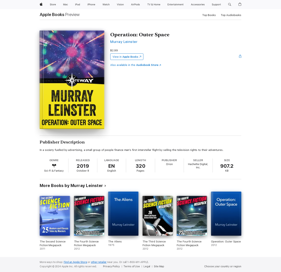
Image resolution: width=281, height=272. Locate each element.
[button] (229, 4)
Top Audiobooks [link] (231, 15)
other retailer (99, 262)
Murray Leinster (123, 41)
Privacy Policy (111, 266)
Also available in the (134, 65)
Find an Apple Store (75, 262)
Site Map (159, 266)
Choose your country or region (222, 266)
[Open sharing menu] (240, 57)
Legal (147, 266)
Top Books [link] (209, 15)
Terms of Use (131, 266)
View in (125, 56)
